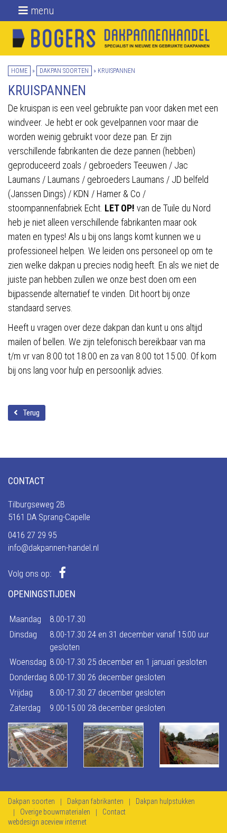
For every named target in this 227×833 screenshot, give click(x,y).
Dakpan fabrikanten (95, 801)
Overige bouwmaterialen (55, 812)
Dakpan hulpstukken (165, 801)
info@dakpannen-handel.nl (53, 547)
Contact (114, 812)
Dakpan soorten (64, 71)
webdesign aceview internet (47, 822)
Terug (31, 413)
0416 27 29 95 (32, 535)
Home (19, 71)
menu (41, 10)
